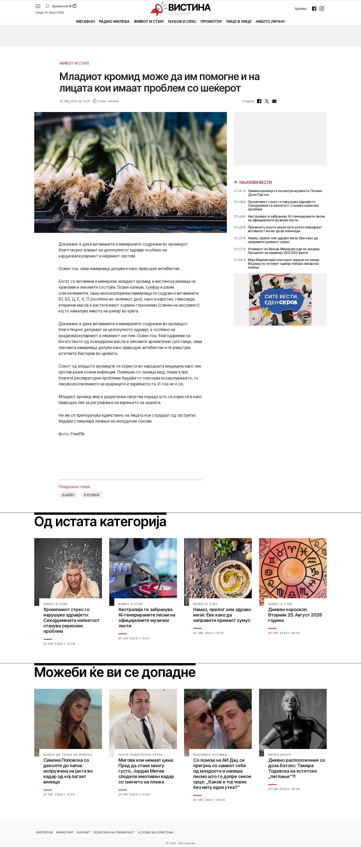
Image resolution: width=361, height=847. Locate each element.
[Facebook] (314, 8)
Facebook (259, 101)
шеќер (70, 495)
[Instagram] (321, 8)
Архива (300, 8)
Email (274, 101)
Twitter (266, 101)
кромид (92, 495)
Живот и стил (74, 63)
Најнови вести (255, 182)
